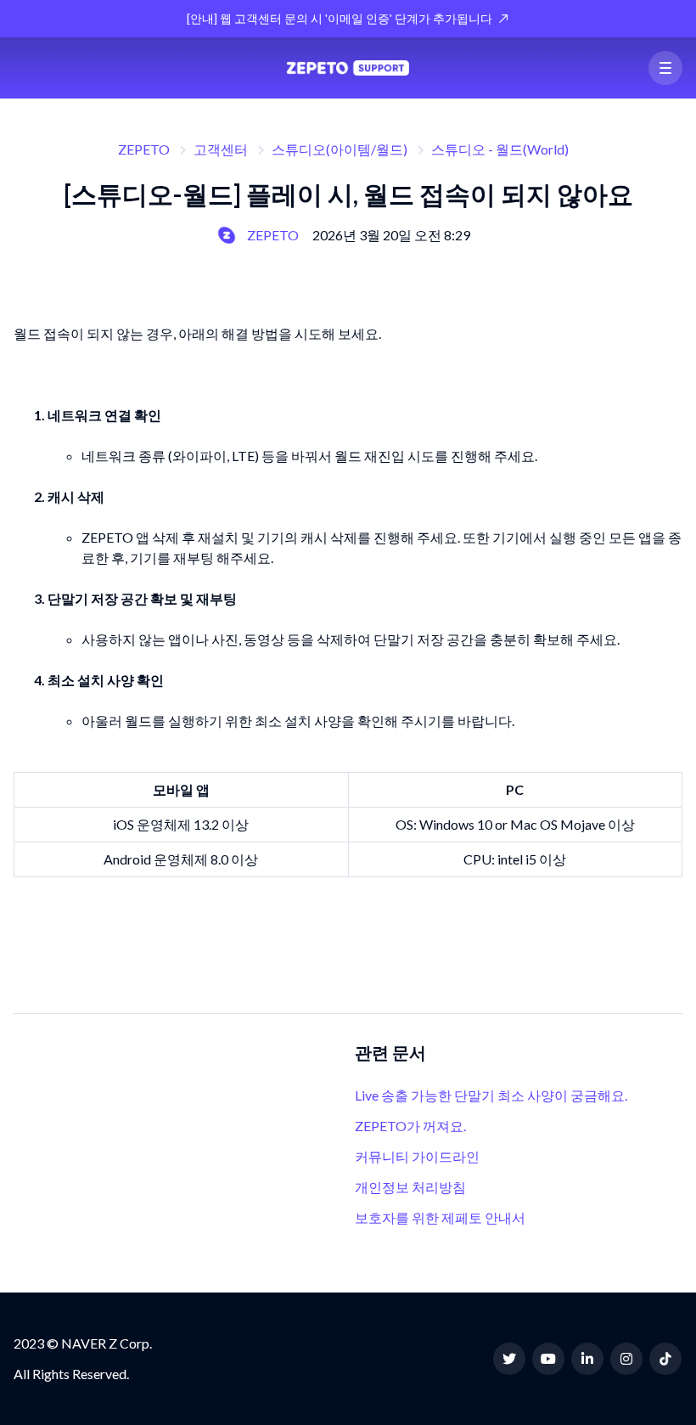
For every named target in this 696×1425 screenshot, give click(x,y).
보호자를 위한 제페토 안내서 (440, 1217)
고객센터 (221, 149)
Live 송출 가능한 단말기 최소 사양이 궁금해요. (491, 1095)
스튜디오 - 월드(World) (500, 149)
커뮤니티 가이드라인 (417, 1156)
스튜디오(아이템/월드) (339, 149)
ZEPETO (144, 149)
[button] (665, 68)
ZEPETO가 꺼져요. (410, 1126)
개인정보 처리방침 (410, 1187)
